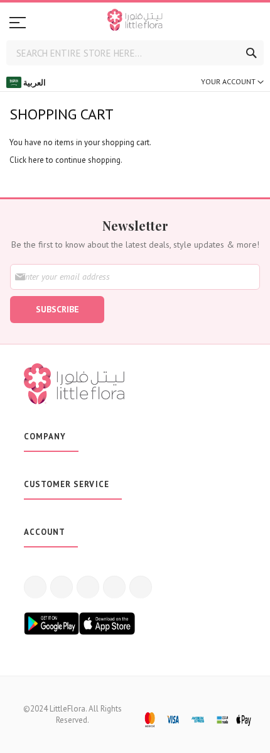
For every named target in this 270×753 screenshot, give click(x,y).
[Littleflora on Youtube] (114, 587)
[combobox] (135, 52)
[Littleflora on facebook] (35, 587)
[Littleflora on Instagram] (88, 587)
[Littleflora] (135, 21)
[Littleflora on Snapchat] (140, 587)
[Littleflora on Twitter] (61, 587)
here (36, 160)
